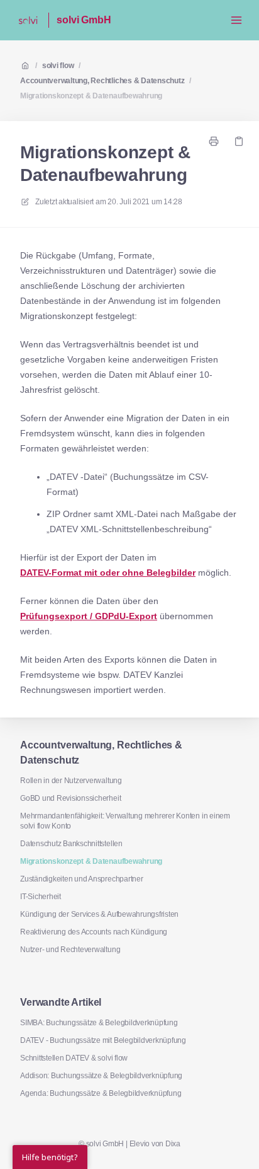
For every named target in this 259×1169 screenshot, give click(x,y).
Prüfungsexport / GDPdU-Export (88, 616)
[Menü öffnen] (236, 20)
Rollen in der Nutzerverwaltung (71, 780)
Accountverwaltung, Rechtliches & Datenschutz (102, 80)
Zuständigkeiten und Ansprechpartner (81, 879)
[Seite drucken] (214, 141)
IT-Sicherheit (40, 896)
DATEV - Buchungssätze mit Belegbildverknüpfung (103, 1040)
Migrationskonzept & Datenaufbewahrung (91, 95)
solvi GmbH (84, 20)
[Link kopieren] (239, 141)
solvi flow (58, 65)
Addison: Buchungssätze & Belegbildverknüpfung (101, 1075)
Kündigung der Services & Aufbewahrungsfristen (99, 914)
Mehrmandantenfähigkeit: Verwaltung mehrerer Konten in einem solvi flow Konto (125, 820)
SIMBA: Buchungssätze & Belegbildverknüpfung (99, 1022)
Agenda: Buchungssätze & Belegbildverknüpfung (100, 1093)
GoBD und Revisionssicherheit (70, 798)
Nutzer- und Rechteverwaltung (70, 949)
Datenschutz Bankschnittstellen (71, 843)
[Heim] (28, 20)
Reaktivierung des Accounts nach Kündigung (93, 932)
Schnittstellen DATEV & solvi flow (74, 1058)
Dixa (172, 1143)
